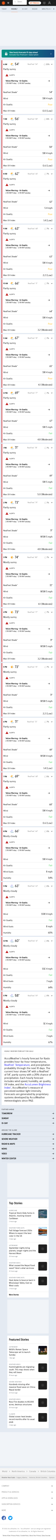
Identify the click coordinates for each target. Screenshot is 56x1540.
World (4, 1471)
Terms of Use (6, 1535)
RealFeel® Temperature (17, 1065)
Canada (32, 1471)
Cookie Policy (25, 1535)
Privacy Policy (15, 1535)
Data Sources (46, 1535)
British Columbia (48, 1471)
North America (18, 1471)
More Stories (14, 1295)
